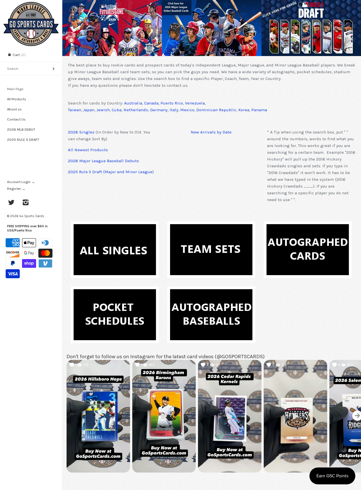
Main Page (15, 89)
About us (14, 109)
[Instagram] (25, 203)
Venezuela (195, 103)
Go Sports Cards (31, 216)
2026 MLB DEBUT (21, 129)
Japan (88, 109)
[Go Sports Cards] (31, 5)
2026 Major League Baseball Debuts (103, 160)
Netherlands (136, 109)
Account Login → (21, 182)
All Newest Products (88, 149)
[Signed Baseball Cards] (308, 227)
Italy (174, 109)
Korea (243, 109)
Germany (159, 109)
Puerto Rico (171, 103)
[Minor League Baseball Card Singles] (115, 227)
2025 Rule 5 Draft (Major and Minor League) (111, 171)
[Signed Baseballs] (211, 292)
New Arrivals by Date (211, 132)
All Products (16, 99)
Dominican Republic (216, 109)
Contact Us (16, 119)
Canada (151, 103)
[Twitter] (11, 203)
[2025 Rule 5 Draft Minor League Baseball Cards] (311, 28)
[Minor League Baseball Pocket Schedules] (115, 292)
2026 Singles (81, 132)
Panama (259, 109)
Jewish (103, 109)
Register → (16, 188)
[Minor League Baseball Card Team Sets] (211, 227)
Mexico (187, 109)
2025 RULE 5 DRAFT (23, 139)
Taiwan (74, 109)
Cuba (117, 109)
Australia (133, 103)
